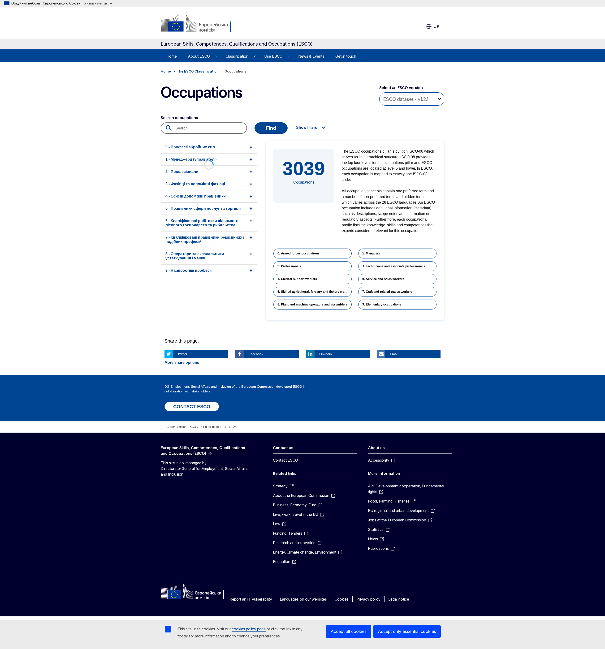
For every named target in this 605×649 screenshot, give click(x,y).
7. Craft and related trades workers (387, 291)
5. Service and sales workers (383, 279)
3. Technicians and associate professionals (393, 266)
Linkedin (325, 354)
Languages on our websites (303, 599)
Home (171, 56)
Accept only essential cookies (407, 631)
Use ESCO (273, 56)
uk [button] (437, 26)
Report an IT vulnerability (250, 599)
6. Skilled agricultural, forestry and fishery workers (314, 291)
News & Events (311, 56)
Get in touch (345, 56)
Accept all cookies (349, 631)
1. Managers (371, 253)
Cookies (342, 599)
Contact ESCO (285, 460)
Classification (237, 56)
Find (271, 128)
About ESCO (199, 56)
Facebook (255, 354)
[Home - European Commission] (199, 23)
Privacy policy (368, 599)
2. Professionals (289, 266)
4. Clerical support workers (297, 279)
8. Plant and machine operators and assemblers (312, 304)
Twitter (182, 354)
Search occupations (179, 117)
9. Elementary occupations (381, 304)
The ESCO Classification (198, 71)
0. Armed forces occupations (298, 253)
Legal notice (398, 599)
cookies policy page (249, 629)
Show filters (306, 127)
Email (394, 354)
